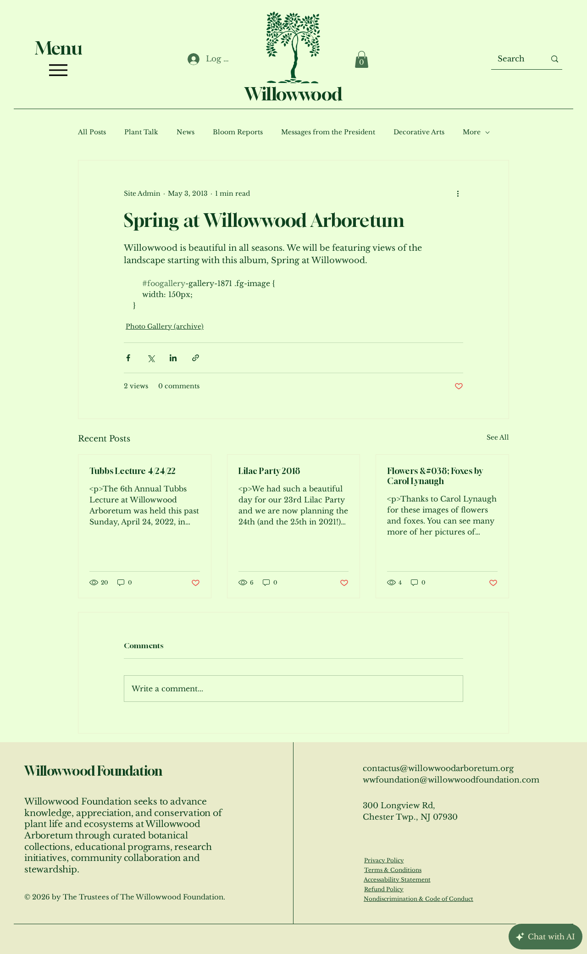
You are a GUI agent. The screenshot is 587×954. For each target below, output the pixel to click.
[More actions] (457, 193)
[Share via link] (195, 357)
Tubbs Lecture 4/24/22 (132, 471)
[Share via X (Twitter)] (150, 357)
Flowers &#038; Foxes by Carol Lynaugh (435, 476)
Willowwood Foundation (93, 770)
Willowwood (293, 94)
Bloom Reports (238, 132)
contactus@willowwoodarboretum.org (438, 768)
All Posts (92, 132)
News (185, 132)
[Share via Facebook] (128, 357)
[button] (361, 59)
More (472, 132)
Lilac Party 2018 (269, 471)
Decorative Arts (418, 132)
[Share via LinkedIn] (173, 357)
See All (498, 437)
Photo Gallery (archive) (165, 326)
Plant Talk (141, 132)
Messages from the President (328, 132)
